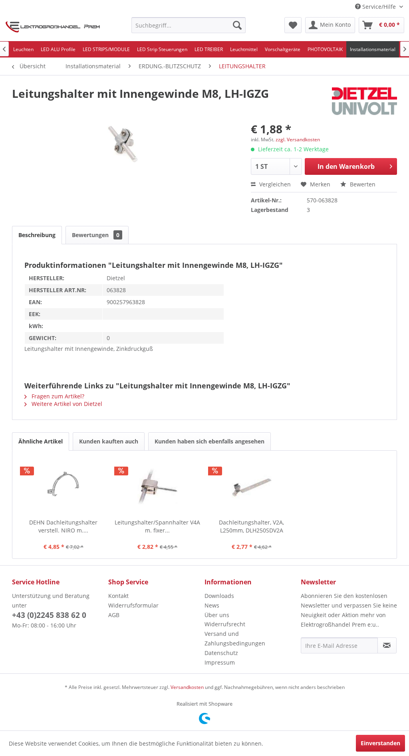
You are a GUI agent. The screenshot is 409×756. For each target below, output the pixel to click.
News (211, 605)
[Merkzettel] (293, 25)
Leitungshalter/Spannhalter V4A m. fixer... (157, 526)
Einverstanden (380, 743)
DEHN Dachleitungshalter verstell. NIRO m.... (63, 526)
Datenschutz (221, 653)
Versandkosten (187, 687)
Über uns (216, 615)
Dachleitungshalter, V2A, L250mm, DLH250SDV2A (251, 526)
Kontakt (118, 596)
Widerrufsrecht (224, 624)
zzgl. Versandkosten (298, 139)
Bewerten (361, 184)
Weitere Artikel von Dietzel (66, 404)
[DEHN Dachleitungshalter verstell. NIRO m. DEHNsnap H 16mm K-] (63, 487)
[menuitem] (188, 25)
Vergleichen (274, 184)
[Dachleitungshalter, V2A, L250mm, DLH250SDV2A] (251, 487)
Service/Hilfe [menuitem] (379, 6)
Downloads (219, 596)
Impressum (219, 662)
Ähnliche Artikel (40, 441)
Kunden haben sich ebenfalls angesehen (209, 441)
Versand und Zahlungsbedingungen (234, 638)
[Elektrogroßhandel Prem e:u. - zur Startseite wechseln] (52, 27)
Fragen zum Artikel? (57, 396)
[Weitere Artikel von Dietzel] (364, 101)
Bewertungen (95, 235)
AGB (113, 615)
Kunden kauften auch (108, 441)
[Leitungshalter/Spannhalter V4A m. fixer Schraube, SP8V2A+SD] (158, 487)
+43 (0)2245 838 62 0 (49, 615)
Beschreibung (37, 235)
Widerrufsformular (133, 605)
